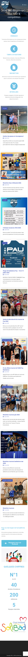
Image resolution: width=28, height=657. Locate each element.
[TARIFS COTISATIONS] (14, 49)
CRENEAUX (14, 36)
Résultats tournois (8, 508)
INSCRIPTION (14, 73)
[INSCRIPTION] (14, 67)
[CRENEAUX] (14, 30)
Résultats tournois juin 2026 (11, 414)
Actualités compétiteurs (7, 155)
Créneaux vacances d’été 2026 (12, 228)
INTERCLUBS (14, 92)
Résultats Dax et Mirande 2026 (12, 183)
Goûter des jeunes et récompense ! (13, 136)
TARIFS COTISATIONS (14, 55)
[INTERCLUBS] (14, 86)
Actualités (5, 108)
